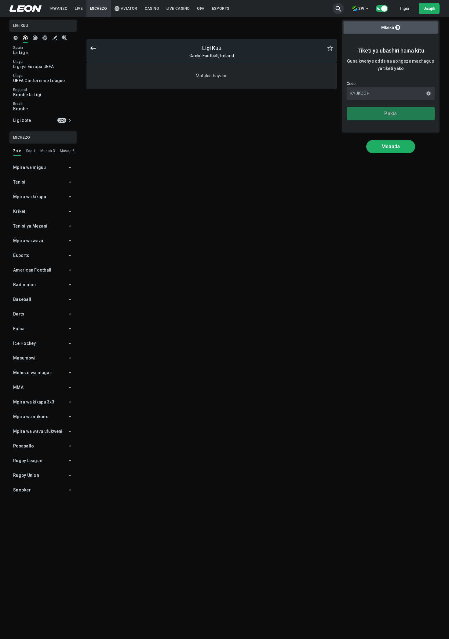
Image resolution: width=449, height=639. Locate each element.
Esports (21, 255)
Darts (18, 314)
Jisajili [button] (429, 8)
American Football (32, 270)
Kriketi (20, 211)
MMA (18, 387)
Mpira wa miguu (29, 167)
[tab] (15, 38)
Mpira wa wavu (28, 240)
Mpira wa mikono (31, 416)
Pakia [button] (390, 113)
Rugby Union (26, 475)
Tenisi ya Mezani (30, 226)
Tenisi (19, 182)
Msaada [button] (390, 146)
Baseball (22, 299)
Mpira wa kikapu (29, 196)
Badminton (24, 284)
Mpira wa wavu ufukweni (38, 431)
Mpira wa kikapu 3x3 (33, 402)
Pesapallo (23, 446)
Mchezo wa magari (33, 372)
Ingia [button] (404, 8)
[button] (338, 8)
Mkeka (390, 27)
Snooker (22, 489)
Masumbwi (24, 358)
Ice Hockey (24, 343)
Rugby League (27, 460)
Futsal (19, 328)
